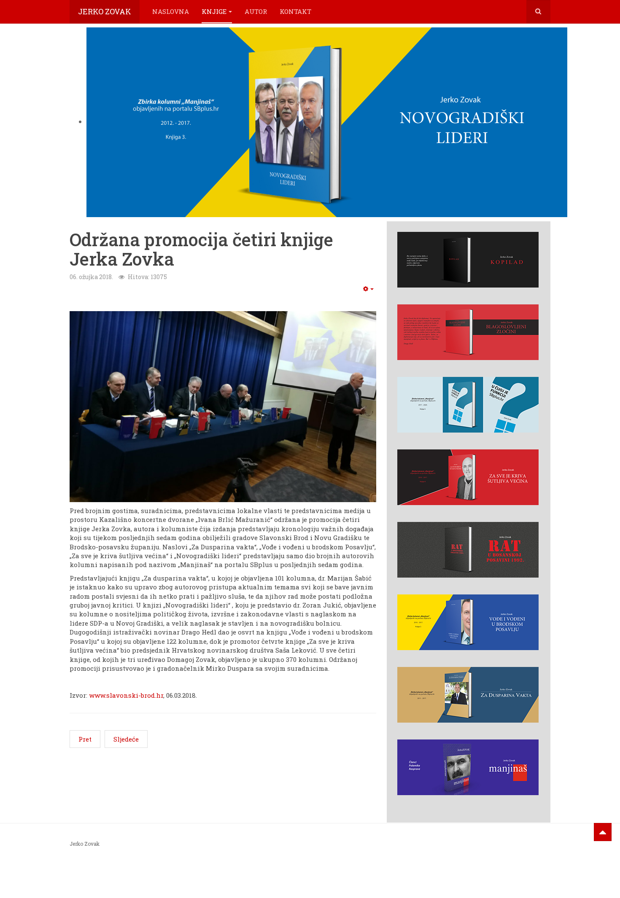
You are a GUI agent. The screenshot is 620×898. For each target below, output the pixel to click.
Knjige (214, 11)
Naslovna (170, 11)
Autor (256, 11)
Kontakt (295, 11)
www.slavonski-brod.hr (126, 695)
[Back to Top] (603, 832)
